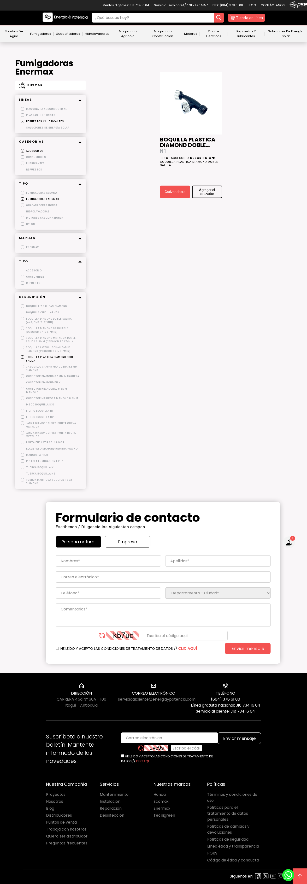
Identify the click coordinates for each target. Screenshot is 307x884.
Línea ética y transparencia (233, 846)
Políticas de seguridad (227, 839)
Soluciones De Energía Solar (285, 33)
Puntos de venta (61, 822)
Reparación (111, 808)
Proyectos (55, 794)
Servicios (109, 784)
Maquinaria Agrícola (128, 33)
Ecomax (161, 801)
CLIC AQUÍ (187, 648)
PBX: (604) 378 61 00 (228, 5)
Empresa (127, 542)
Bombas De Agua (14, 33)
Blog (252, 5)
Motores (190, 33)
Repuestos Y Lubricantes (246, 33)
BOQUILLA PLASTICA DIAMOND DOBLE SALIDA (187, 142)
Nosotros (54, 801)
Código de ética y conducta (233, 860)
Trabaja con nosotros (66, 829)
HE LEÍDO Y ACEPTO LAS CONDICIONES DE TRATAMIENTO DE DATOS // (128, 648)
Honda (160, 794)
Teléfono (225, 693)
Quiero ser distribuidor (67, 836)
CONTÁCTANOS (273, 5)
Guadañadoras (68, 33)
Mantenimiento (114, 794)
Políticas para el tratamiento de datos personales (227, 813)
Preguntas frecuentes (66, 843)
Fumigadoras (40, 33)
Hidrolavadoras (97, 33)
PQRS (212, 853)
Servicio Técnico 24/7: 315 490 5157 (181, 5)
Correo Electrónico (153, 693)
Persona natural (78, 542)
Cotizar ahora (175, 192)
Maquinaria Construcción (162, 33)
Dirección (81, 693)
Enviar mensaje (248, 648)
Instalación (110, 801)
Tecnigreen (164, 815)
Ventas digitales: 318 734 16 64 (126, 5)
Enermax (162, 808)
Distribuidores (59, 815)
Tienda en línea (249, 17)
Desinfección (112, 815)
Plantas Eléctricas (213, 33)
